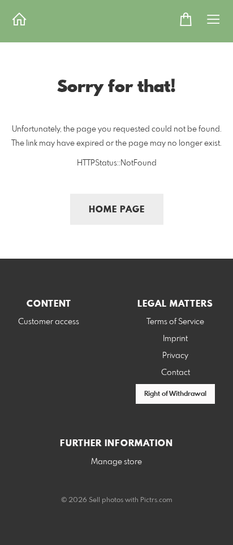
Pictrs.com (156, 500)
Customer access (48, 322)
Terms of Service (175, 322)
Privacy (175, 356)
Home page (117, 210)
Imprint (175, 339)
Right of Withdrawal (175, 394)
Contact (175, 373)
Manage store (116, 462)
